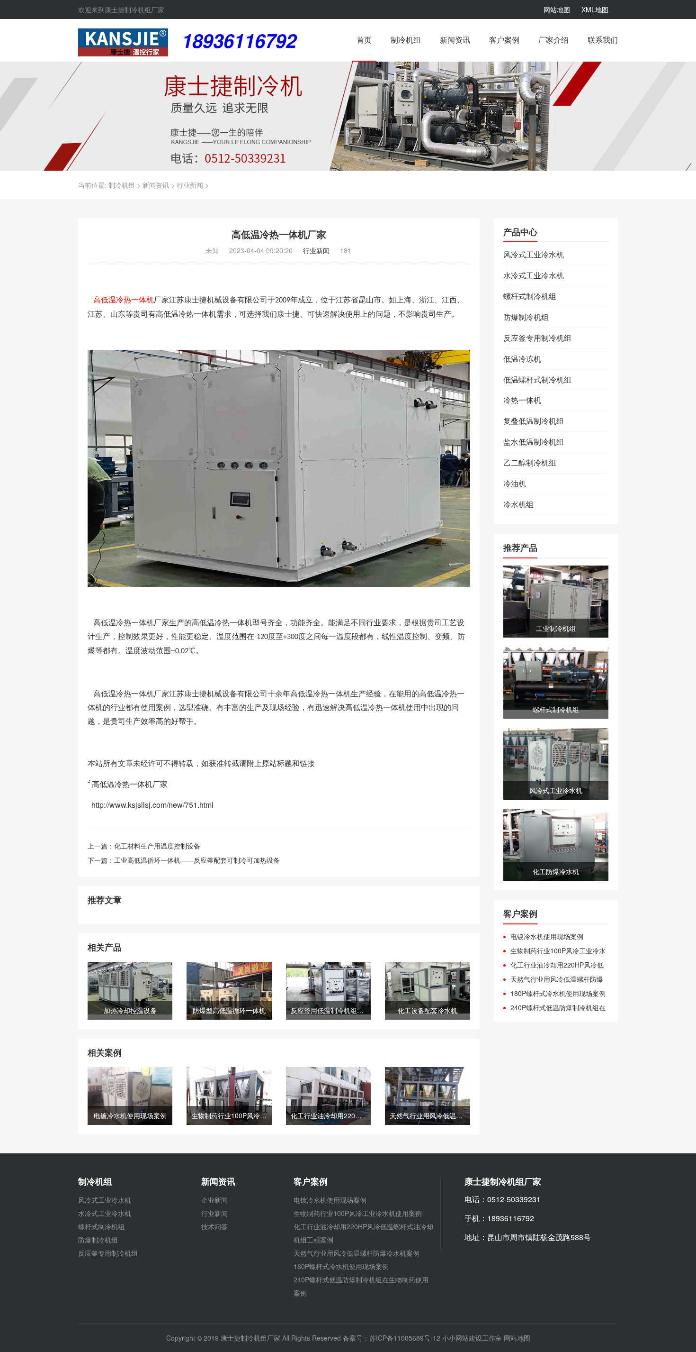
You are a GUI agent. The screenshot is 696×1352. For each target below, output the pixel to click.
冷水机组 (518, 504)
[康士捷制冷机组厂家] (123, 41)
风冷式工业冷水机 (533, 254)
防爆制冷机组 (526, 317)
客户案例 (504, 40)
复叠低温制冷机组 (533, 421)
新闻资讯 (455, 40)
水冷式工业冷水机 (533, 275)
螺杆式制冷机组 (529, 296)
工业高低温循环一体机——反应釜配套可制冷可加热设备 (197, 860)
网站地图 (557, 9)
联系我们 (603, 40)
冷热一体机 (522, 400)
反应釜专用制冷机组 (537, 338)
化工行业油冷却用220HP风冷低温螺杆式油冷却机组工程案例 (553, 964)
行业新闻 (190, 185)
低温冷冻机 (522, 359)
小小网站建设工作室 (472, 1338)
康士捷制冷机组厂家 (250, 1338)
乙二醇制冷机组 (529, 462)
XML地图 (594, 9)
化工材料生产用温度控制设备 (157, 845)
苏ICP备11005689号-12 (405, 1338)
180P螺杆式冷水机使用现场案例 (558, 993)
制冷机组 (406, 40)
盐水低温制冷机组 (533, 442)
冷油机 (514, 483)
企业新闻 (214, 1200)
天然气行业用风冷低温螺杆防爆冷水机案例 (553, 979)
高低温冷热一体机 (123, 300)
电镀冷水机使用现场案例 (546, 936)
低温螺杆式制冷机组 (537, 380)
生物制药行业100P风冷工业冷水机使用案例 (554, 950)
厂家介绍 (553, 40)
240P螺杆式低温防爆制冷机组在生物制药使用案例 (554, 1007)
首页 (364, 40)
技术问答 (214, 1226)
